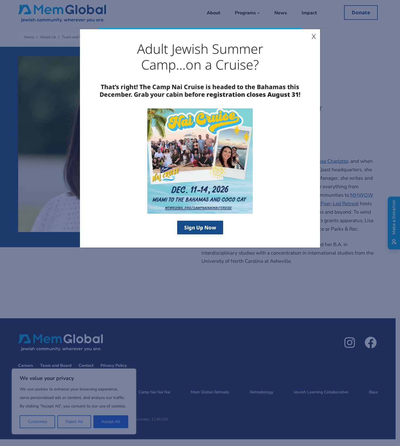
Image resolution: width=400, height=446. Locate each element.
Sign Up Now (200, 227)
